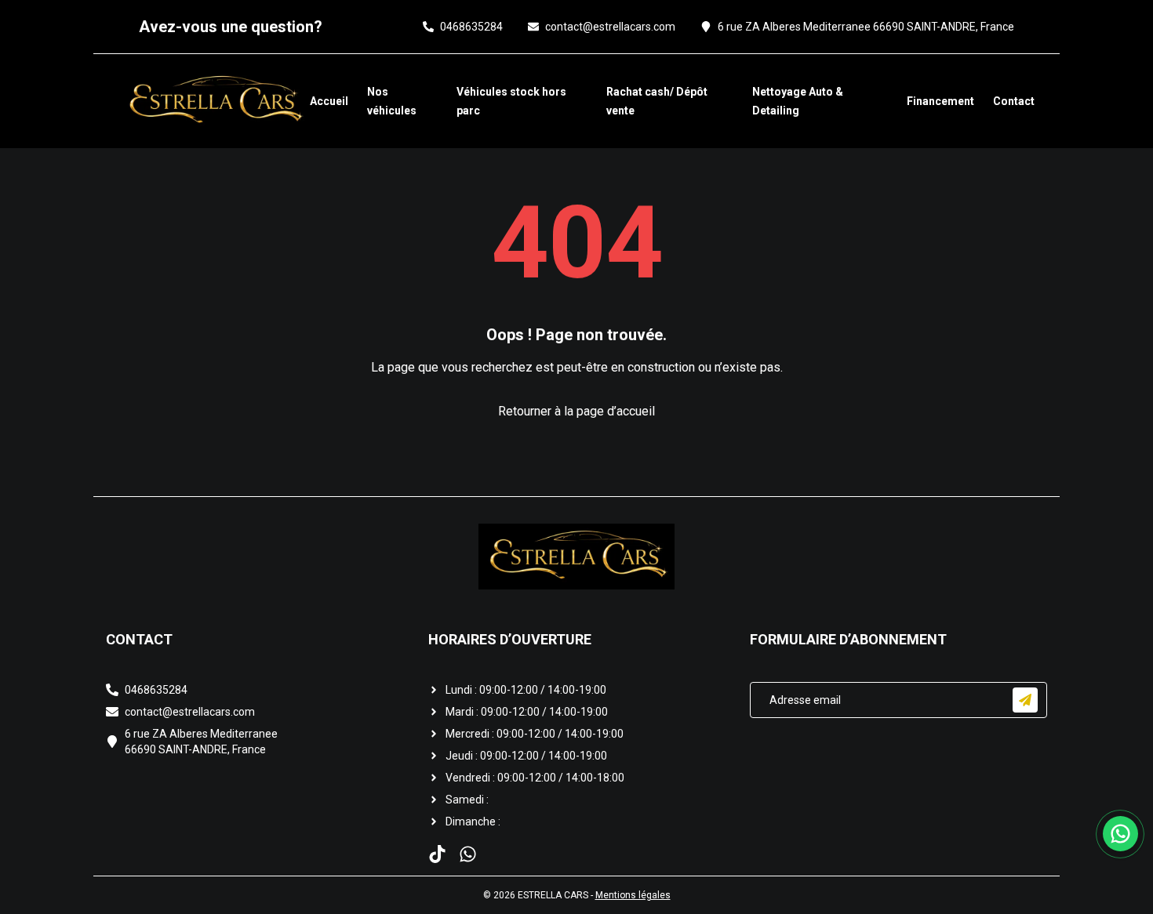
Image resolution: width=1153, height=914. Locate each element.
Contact (1014, 101)
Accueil (329, 101)
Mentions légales (633, 895)
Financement (940, 101)
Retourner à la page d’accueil (576, 411)
